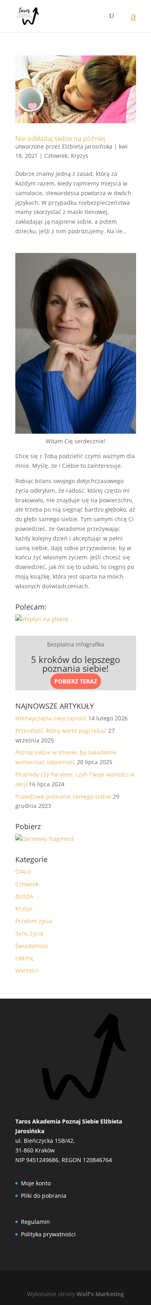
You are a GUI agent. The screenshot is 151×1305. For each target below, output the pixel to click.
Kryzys (79, 155)
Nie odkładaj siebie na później (60, 138)
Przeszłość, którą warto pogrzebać (61, 730)
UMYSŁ (24, 958)
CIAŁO (23, 871)
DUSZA (24, 896)
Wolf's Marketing (100, 1294)
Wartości (27, 970)
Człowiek (56, 155)
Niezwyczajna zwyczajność (51, 718)
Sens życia (29, 933)
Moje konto (36, 1183)
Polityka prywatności (48, 1234)
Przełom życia (33, 921)
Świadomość (32, 946)
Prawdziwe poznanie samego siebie (63, 796)
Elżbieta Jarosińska (87, 146)
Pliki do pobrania (43, 1195)
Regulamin (35, 1221)
